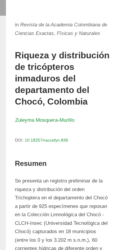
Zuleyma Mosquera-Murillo (44, 120)
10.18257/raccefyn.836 (46, 140)
